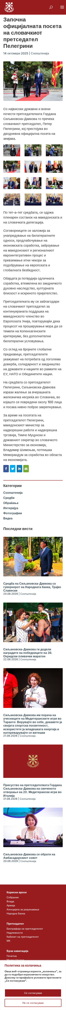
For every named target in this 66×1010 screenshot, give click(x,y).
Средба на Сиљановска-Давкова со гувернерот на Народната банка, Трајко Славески (32, 587)
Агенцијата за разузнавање (23, 909)
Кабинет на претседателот (23, 936)
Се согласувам (33, 992)
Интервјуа (10, 508)
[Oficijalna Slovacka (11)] (33, 199)
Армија (11, 905)
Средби (8, 498)
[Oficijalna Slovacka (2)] (33, 150)
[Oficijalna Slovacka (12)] (54, 199)
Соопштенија (40, 53)
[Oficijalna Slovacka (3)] (54, 150)
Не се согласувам (33, 1002)
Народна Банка (16, 913)
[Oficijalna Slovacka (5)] (33, 167)
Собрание (13, 897)
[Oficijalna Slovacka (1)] (11, 150)
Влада (10, 901)
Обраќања (10, 503)
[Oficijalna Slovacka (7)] (11, 183)
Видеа (7, 518)
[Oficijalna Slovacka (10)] (11, 199)
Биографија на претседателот (25, 928)
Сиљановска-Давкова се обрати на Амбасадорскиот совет (29, 856)
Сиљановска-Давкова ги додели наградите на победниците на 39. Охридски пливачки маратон (27, 652)
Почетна (12, 955)
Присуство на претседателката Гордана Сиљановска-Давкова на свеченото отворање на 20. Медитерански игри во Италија (32, 790)
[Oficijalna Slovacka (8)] (33, 183)
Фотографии (12, 513)
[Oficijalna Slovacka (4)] (11, 167)
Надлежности (15, 932)
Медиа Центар (15, 959)
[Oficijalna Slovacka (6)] (54, 167)
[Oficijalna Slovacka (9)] (54, 183)
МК (8, 940)
